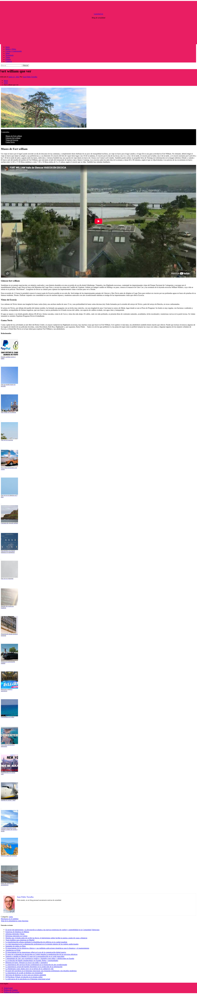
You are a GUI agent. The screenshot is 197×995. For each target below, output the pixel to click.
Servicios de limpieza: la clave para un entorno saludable (25, 975)
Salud (7, 53)
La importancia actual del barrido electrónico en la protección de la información (33, 967)
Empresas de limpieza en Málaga (17, 932)
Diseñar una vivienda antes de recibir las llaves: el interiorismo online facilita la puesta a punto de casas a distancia (46, 938)
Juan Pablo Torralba (30, 77)
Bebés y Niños (10, 49)
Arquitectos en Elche (13, 950)
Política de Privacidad (11, 992)
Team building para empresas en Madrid (19, 940)
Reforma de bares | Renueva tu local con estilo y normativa (26, 963)
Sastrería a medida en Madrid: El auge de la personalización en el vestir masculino (34, 956)
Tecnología (9, 55)
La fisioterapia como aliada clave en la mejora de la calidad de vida (29, 969)
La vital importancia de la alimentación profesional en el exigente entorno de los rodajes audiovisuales (41, 944)
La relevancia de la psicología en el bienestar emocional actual (27, 979)
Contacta (8, 61)
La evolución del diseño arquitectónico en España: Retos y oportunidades (31, 960)
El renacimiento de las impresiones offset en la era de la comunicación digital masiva (35, 952)
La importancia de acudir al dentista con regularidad (24, 973)
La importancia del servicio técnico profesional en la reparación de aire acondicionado (36, 965)
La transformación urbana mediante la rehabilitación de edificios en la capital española (36, 942)
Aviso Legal (8, 988)
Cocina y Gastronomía (13, 51)
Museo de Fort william (14, 136)
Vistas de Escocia (12, 140)
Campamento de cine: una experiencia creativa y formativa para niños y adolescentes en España (39, 958)
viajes (11, 917)
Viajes (7, 57)
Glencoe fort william (13, 138)
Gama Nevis (10, 142)
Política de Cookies (11, 990)
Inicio (7, 47)
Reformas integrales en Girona (16, 936)
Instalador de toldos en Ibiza (15, 946)
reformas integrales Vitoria (14, 934)
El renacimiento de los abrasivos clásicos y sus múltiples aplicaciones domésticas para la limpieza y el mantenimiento (47, 948)
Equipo (8, 59)
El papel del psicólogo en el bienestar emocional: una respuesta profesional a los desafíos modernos (41, 971)
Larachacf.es (98, 14)
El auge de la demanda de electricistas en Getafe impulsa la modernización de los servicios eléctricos (41, 954)
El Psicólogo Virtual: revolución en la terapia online (24, 977)
